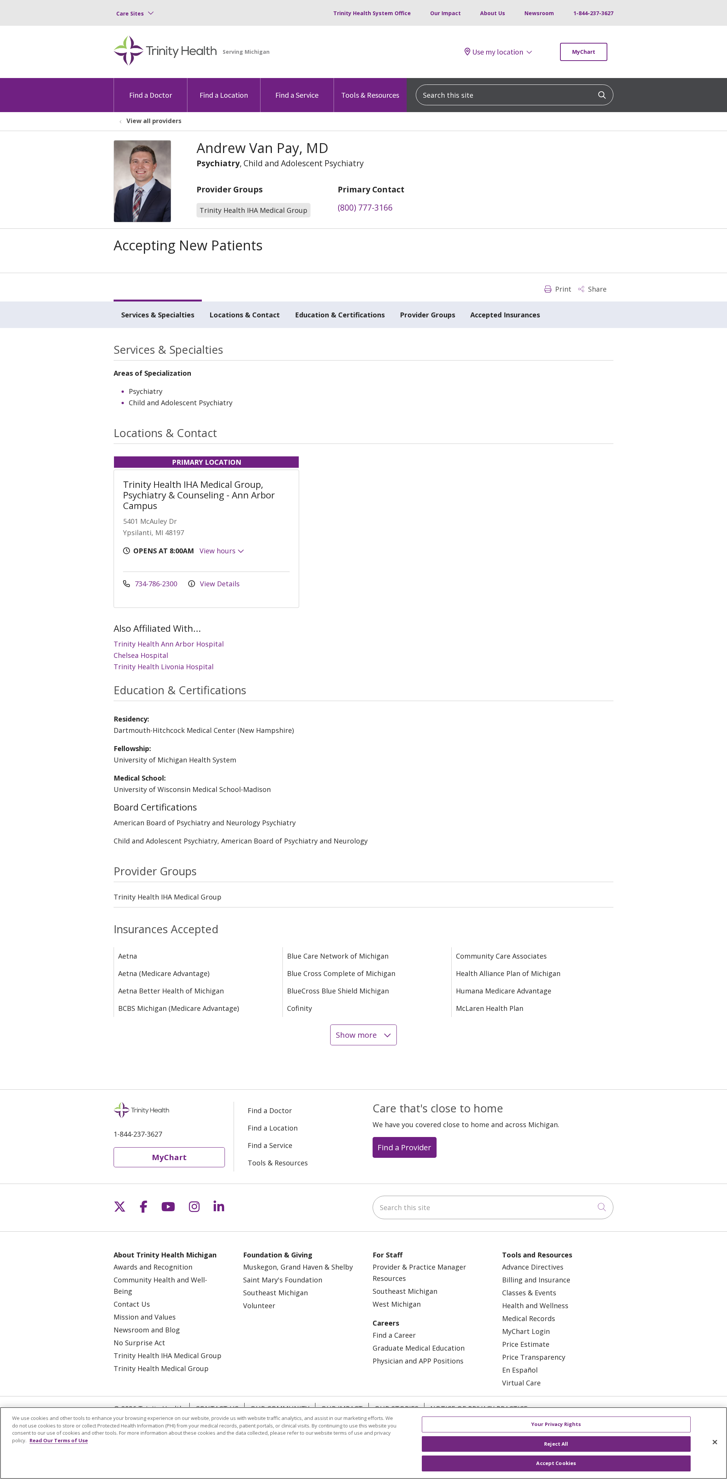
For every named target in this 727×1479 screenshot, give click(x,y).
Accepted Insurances (505, 314)
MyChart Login (526, 1331)
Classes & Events (529, 1292)
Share (596, 289)
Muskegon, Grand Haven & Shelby (298, 1266)
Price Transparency (533, 1357)
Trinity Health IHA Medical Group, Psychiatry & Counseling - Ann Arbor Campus (199, 495)
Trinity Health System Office (372, 13)
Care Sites (130, 13)
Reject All (556, 1443)
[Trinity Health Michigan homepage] (165, 52)
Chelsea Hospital (141, 655)
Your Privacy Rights (556, 1424)
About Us (492, 13)
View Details (219, 583)
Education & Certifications (340, 314)
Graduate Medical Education (419, 1347)
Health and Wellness (535, 1305)
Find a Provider (404, 1147)
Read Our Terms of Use (59, 1440)
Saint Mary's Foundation (282, 1279)
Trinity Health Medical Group (161, 1368)
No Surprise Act (139, 1342)
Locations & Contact (244, 314)
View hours (218, 550)
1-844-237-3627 (593, 13)
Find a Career (394, 1335)
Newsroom (539, 13)
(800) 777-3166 (365, 207)
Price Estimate (525, 1344)
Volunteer (259, 1305)
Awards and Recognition (153, 1266)
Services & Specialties (157, 314)
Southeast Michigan (275, 1292)
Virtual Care (521, 1382)
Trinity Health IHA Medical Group (168, 1355)
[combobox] (514, 94)
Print (562, 289)
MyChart (583, 51)
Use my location (497, 52)
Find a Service (296, 95)
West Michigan (397, 1304)
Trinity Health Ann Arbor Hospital (169, 643)
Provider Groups (427, 314)
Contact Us (132, 1304)
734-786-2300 (156, 583)
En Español (520, 1369)
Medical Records (528, 1318)
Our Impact (445, 13)
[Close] (715, 1442)
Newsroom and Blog (147, 1329)
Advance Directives (532, 1266)
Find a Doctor (150, 95)
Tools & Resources (370, 95)
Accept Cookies (556, 1463)
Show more (357, 1034)
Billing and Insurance (536, 1279)
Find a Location (224, 95)
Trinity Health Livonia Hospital (164, 666)
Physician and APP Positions (418, 1360)
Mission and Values (145, 1316)
